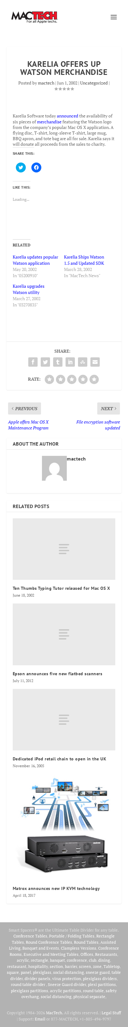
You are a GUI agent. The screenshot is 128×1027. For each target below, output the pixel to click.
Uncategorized (94, 83)
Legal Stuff (111, 1013)
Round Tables (86, 942)
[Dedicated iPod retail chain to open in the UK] (64, 719)
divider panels (37, 978)
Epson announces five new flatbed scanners (58, 673)
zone (97, 966)
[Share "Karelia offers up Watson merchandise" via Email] (95, 362)
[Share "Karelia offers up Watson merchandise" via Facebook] (33, 362)
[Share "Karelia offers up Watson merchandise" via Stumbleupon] (82, 362)
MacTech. (54, 1013)
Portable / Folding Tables (71, 936)
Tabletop (111, 966)
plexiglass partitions (29, 990)
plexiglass (42, 972)
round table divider (28, 984)
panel (26, 972)
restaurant (16, 966)
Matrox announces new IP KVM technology (56, 888)
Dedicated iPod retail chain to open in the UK (60, 759)
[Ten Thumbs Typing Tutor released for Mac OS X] (64, 549)
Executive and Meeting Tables (51, 954)
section (56, 966)
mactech (46, 83)
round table (93, 990)
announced (67, 116)
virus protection (66, 978)
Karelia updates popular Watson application (35, 260)
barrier (71, 966)
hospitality (38, 966)
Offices (86, 954)
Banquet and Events (40, 948)
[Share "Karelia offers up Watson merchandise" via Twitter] (45, 362)
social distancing (68, 972)
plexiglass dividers (100, 978)
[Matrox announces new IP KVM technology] (64, 827)
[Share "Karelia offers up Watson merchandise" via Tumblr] (58, 362)
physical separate (89, 996)
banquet (57, 960)
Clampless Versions (78, 948)
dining (104, 960)
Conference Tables (30, 936)
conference (77, 960)
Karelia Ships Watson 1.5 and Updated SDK (84, 260)
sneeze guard (98, 972)
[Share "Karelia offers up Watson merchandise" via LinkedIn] (70, 362)
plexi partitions (102, 984)
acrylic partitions (65, 990)
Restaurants (106, 954)
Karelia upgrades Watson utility (28, 289)
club (92, 960)
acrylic (23, 960)
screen (85, 966)
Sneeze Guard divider (67, 984)
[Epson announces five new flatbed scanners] (64, 634)
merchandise (49, 122)
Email (40, 1019)
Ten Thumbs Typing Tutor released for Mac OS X (61, 588)
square (13, 972)
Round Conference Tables (49, 942)
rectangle (39, 960)
